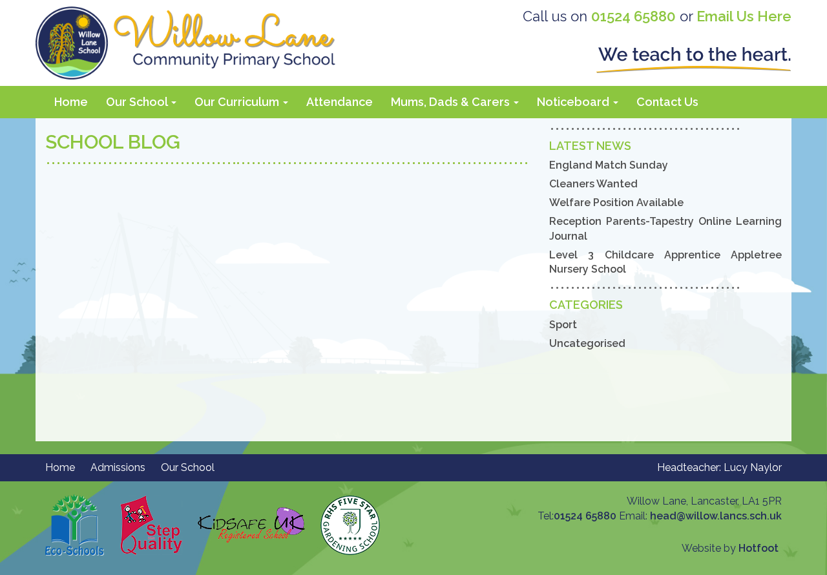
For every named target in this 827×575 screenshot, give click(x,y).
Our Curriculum (238, 102)
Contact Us (667, 102)
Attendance (339, 102)
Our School (138, 102)
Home (71, 102)
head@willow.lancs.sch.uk (716, 516)
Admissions (117, 467)
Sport (563, 325)
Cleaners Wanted (593, 184)
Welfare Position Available (616, 202)
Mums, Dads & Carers (451, 102)
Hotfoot (758, 548)
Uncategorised (587, 343)
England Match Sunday (608, 165)
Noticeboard (574, 102)
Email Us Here (743, 16)
